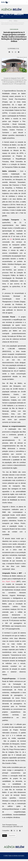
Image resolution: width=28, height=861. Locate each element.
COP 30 (5, 21)
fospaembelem (12, 835)
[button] (2, 16)
